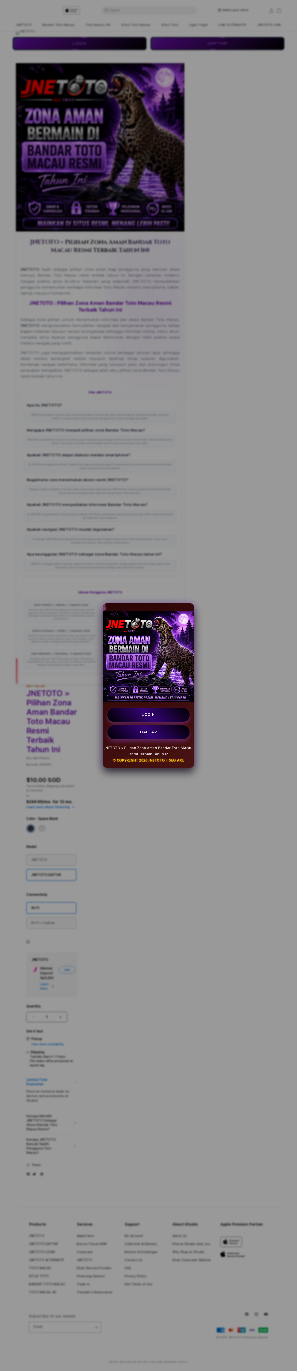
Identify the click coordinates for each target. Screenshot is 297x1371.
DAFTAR (148, 732)
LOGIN (148, 715)
